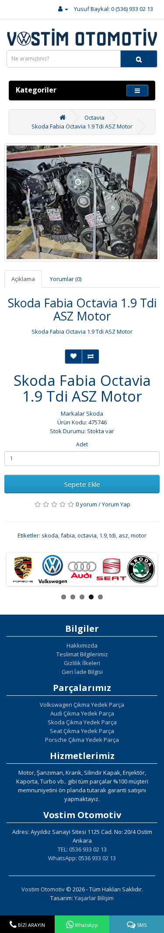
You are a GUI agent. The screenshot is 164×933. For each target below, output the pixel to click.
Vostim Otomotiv (43, 889)
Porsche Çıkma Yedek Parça (82, 740)
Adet (82, 444)
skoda (50, 535)
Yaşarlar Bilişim (94, 898)
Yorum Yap (116, 504)
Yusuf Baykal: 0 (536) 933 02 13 (113, 9)
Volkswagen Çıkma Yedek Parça (82, 705)
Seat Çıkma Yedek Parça (82, 731)
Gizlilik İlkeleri (82, 663)
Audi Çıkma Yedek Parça (82, 713)
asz (123, 535)
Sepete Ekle (82, 484)
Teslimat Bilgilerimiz (82, 654)
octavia (87, 535)
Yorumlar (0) (65, 279)
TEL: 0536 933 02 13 (82, 849)
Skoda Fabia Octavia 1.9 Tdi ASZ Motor (82, 126)
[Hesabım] (63, 9)
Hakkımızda (82, 645)
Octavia (94, 117)
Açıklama (23, 279)
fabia (68, 535)
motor (139, 535)
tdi (112, 535)
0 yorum (86, 504)
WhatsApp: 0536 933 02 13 (82, 858)
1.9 (103, 535)
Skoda (94, 413)
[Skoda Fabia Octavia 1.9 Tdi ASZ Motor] (82, 202)
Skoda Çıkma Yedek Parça (82, 722)
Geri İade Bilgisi (82, 672)
